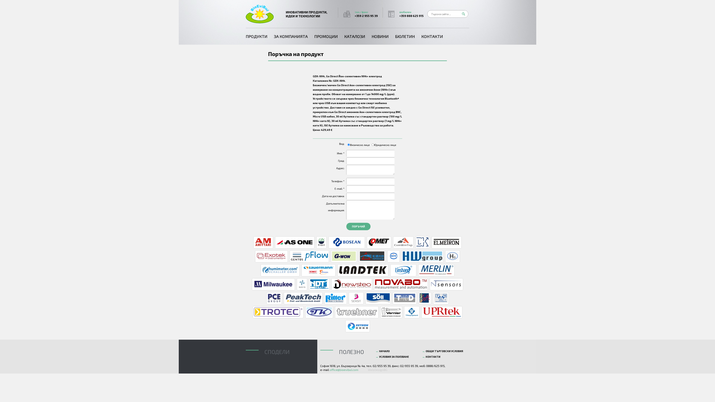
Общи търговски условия (444, 351)
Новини (380, 36)
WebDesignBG (377, 369)
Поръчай (358, 226)
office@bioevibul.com (344, 369)
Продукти (256, 36)
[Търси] (464, 13)
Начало (384, 351)
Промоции (326, 36)
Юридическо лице (385, 144)
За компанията (291, 36)
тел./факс (366, 13)
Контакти (432, 36)
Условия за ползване (394, 356)
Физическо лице (360, 144)
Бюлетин (405, 36)
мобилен (411, 13)
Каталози (354, 36)
